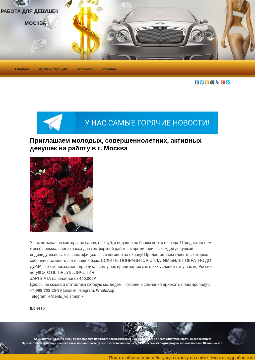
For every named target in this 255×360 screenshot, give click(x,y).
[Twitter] (202, 81)
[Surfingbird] (228, 81)
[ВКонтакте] (196, 81)
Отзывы (109, 68)
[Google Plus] (223, 81)
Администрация (53, 68)
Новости (84, 68)
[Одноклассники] (207, 81)
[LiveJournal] (217, 81)
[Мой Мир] (212, 81)
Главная (22, 68)
